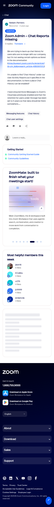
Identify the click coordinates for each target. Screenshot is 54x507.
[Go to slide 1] (13, 242)
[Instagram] (29, 478)
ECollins (19, 273)
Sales (7, 450)
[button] (4, 6)
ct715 (17, 281)
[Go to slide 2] (16, 242)
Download (10, 439)
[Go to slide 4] (23, 242)
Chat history (33, 113)
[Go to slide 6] (31, 242)
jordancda (19, 298)
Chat (6, 15)
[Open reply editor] (27, 137)
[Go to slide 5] (27, 242)
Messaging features (15, 113)
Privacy (12, 485)
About (7, 428)
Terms (5, 485)
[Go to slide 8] (41, 242)
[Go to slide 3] (20, 242)
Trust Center (22, 485)
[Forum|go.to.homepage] (21, 5)
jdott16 (18, 264)
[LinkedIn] (11, 478)
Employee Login (24, 492)
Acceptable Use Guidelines (13, 489)
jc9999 (18, 289)
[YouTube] (23, 478)
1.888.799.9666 (11, 385)
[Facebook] (36, 478)
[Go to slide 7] (36, 242)
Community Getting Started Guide (23, 154)
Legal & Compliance (34, 489)
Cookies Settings (9, 492)
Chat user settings (14, 119)
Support (9, 461)
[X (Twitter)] (17, 478)
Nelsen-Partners (16, 22)
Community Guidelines (18, 158)
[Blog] (4, 478)
